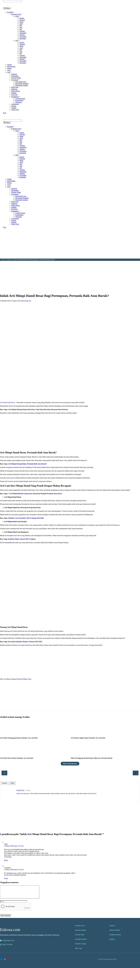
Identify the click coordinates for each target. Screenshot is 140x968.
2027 (17, 40)
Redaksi (112, 939)
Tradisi (9, 64)
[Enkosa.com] (12, 6)
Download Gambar (21, 85)
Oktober (22, 35)
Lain (8, 72)
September (22, 33)
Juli (20, 29)
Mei (20, 25)
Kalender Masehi (80, 930)
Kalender (10, 12)
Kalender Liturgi (80, 944)
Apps (9, 70)
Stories (9, 68)
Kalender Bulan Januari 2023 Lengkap (21, 539)
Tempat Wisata (16, 78)
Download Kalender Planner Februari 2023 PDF (25, 641)
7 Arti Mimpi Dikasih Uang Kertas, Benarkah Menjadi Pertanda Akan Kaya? (35, 493)
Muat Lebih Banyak (70, 763)
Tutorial (13, 108)
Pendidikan (15, 97)
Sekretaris (18, 102)
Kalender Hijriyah (81, 939)
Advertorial (15, 104)
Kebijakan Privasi (115, 935)
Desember (22, 38)
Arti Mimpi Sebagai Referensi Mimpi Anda (17, 679)
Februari (22, 20)
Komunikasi (19, 100)
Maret (21, 22)
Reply (6, 860)
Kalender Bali (79, 935)
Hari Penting (11, 66)
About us (112, 925)
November (22, 37)
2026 (17, 16)
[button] (14, 12)
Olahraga (14, 89)
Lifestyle (14, 74)
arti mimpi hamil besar (25, 645)
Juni (20, 27)
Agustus (22, 31)
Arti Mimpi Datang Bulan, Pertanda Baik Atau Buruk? (27, 464)
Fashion (13, 93)
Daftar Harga (15, 91)
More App (78, 948)
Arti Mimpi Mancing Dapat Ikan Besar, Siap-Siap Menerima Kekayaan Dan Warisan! (38, 409)
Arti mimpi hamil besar (7, 402)
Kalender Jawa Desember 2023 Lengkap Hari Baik (26, 518)
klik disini (93, 793)
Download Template (22, 83)
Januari (21, 18)
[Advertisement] (70, 244)
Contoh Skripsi (20, 98)
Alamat (13, 106)
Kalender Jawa (16, 14)
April (21, 24)
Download (14, 80)
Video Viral (15, 110)
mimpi (15, 631)
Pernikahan (15, 76)
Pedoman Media (114, 930)
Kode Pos (14, 95)
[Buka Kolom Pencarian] (4, 113)
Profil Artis (14, 87)
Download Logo (20, 82)
